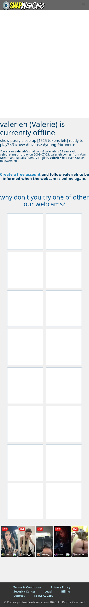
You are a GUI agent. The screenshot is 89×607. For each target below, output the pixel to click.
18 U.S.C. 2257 (43, 595)
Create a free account (20, 174)
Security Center (24, 591)
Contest (19, 595)
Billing (65, 591)
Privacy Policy (60, 587)
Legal (48, 591)
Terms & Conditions (27, 587)
